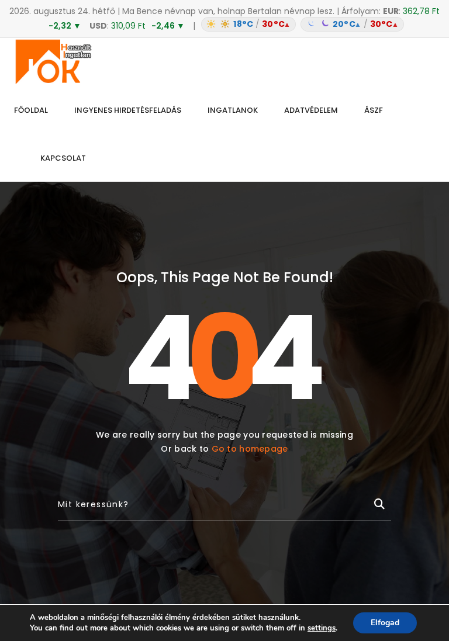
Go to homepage (250, 449)
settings (322, 628)
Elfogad (385, 622)
